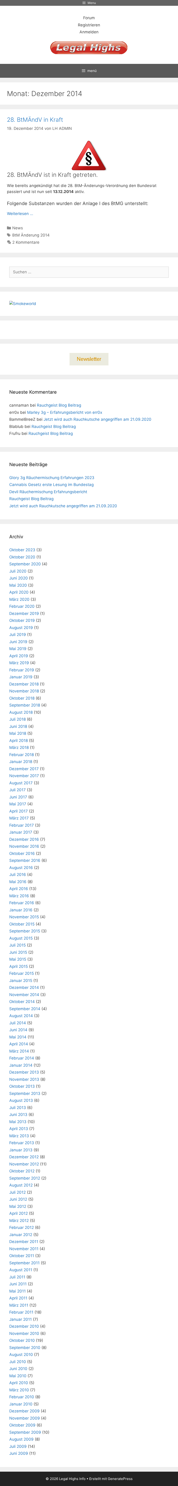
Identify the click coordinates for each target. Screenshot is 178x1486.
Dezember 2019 (24, 613)
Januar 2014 (20, 1065)
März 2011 (18, 1305)
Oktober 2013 (22, 1086)
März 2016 (19, 896)
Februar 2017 (21, 825)
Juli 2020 (17, 571)
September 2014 (24, 1008)
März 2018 (19, 747)
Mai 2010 (17, 1376)
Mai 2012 (17, 1206)
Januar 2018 (20, 761)
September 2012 (24, 1178)
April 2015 (18, 966)
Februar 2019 (21, 670)
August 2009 (21, 1439)
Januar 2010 (20, 1404)
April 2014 (18, 1044)
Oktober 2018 (22, 698)
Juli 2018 (17, 719)
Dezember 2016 (24, 839)
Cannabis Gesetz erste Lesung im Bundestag (51, 484)
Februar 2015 (21, 973)
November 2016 (24, 846)
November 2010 (24, 1333)
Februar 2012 (21, 1227)
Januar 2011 (20, 1319)
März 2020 (19, 599)
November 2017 (24, 775)
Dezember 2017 (24, 768)
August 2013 (21, 1100)
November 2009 (24, 1418)
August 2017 (21, 783)
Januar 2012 (20, 1234)
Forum (89, 18)
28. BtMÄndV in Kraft (35, 119)
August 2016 (21, 867)
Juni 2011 (18, 1284)
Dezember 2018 (24, 684)
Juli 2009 (18, 1446)
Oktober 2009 (22, 1425)
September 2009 (25, 1432)
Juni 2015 (18, 952)
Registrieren (89, 25)
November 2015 (24, 917)
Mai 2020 (18, 585)
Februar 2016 (21, 902)
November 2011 (23, 1248)
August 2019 (21, 627)
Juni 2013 (18, 1114)
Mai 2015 (17, 959)
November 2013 (24, 1079)
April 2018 (18, 740)
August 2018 (21, 712)
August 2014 (21, 1015)
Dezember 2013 (24, 1072)
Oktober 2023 (22, 550)
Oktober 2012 (22, 1171)
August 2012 (21, 1185)
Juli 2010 (17, 1361)
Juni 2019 (18, 641)
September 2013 (24, 1093)
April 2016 (18, 888)
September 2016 (24, 860)
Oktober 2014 (22, 1001)
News (17, 228)
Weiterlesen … (20, 213)
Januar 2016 (20, 910)
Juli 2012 (17, 1192)
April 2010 (18, 1382)
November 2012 (24, 1164)
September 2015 (24, 931)
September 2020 (25, 564)
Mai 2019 (17, 648)
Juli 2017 (17, 790)
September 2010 (24, 1347)
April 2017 (18, 811)
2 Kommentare (25, 242)
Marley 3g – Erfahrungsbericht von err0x (64, 412)
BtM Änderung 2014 (31, 235)
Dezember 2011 (23, 1241)
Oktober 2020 (22, 557)
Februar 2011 (21, 1312)
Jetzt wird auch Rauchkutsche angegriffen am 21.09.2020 (97, 419)
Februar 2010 (21, 1397)
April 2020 (19, 592)
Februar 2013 (21, 1142)
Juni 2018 (18, 726)
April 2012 (18, 1213)
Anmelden (89, 32)
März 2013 (19, 1136)
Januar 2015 (20, 980)
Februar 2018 (21, 754)
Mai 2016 (17, 881)
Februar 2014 (21, 1058)
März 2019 (19, 662)
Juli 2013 (17, 1107)
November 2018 (24, 691)
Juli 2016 (17, 874)
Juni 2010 (18, 1368)
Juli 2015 (17, 945)
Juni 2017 (18, 797)
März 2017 (19, 818)
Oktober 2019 (22, 620)
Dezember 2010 (24, 1326)
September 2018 (24, 705)
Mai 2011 (17, 1291)
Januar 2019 (20, 677)
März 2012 (19, 1220)
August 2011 (20, 1270)
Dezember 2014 (24, 987)
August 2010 (21, 1354)
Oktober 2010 (22, 1340)
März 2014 (19, 1051)
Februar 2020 (22, 606)
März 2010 (19, 1390)
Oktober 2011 (21, 1255)
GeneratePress (120, 1479)
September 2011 (24, 1263)
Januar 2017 (20, 832)
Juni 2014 (18, 1030)
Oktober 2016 (22, 853)
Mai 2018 (17, 733)
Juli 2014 (17, 1023)
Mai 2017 (17, 804)
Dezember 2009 (24, 1411)
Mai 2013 (17, 1121)
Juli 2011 (17, 1277)
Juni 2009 (18, 1453)
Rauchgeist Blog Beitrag (59, 405)
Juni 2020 (18, 578)
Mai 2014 (17, 1037)
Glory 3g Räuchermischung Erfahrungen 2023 (51, 477)
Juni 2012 (18, 1199)
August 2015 (21, 938)
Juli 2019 (17, 634)
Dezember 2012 (24, 1157)
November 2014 (24, 994)
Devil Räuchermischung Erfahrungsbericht (48, 491)
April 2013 (18, 1128)
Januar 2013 (20, 1150)
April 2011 (18, 1298)
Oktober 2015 (22, 924)
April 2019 (18, 656)
